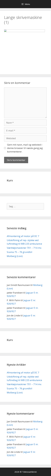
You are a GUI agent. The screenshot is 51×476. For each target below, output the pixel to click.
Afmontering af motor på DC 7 (23, 236)
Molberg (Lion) (15, 256)
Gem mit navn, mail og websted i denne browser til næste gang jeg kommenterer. (25, 148)
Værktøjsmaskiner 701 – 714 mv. (24, 247)
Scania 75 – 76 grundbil (19, 252)
